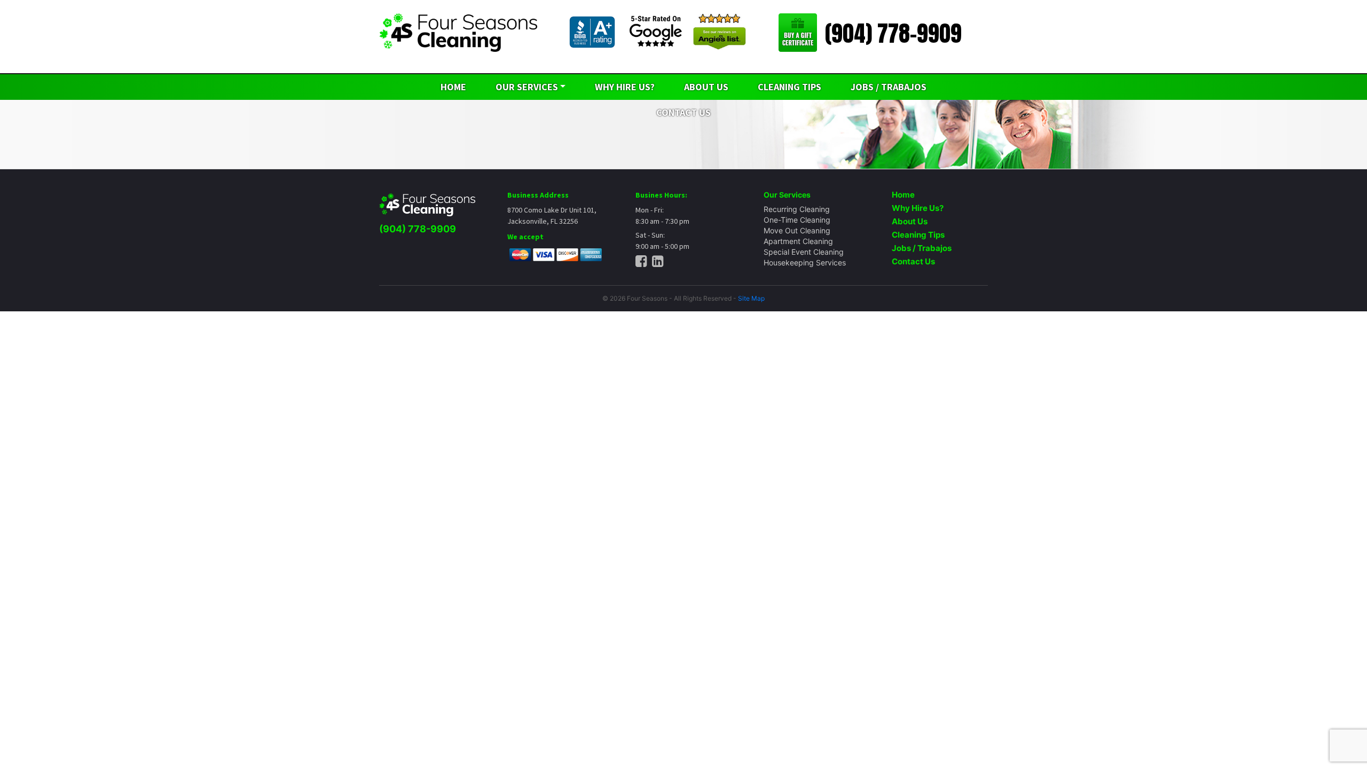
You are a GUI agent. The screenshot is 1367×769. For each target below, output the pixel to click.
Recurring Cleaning (797, 209)
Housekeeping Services (805, 262)
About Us (706, 87)
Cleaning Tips (789, 87)
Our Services (527, 87)
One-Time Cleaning (797, 219)
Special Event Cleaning (804, 251)
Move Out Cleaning (797, 230)
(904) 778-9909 (893, 33)
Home (453, 87)
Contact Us (913, 261)
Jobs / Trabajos (888, 87)
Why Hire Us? (625, 87)
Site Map (751, 298)
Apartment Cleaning (798, 241)
